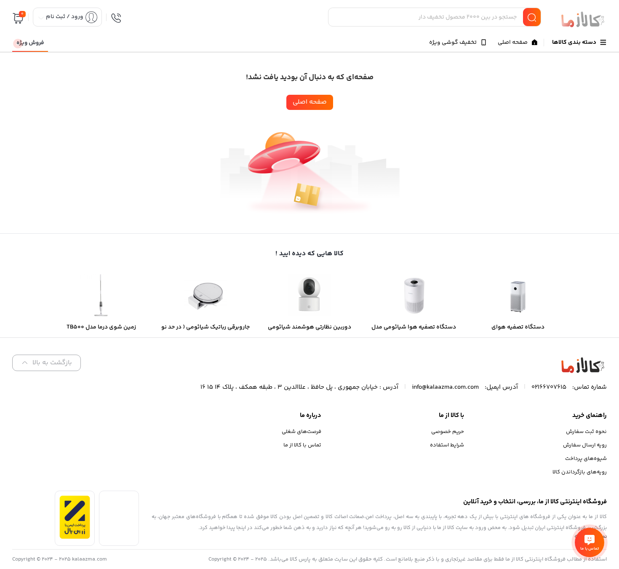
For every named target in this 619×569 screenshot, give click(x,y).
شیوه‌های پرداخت (586, 458)
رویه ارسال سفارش (585, 445)
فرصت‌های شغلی (301, 431)
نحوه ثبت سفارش (586, 431)
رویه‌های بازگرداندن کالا (579, 472)
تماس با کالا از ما (302, 445)
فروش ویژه (30, 43)
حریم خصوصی (447, 431)
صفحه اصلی (310, 102)
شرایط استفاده (447, 445)
